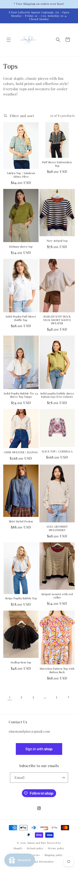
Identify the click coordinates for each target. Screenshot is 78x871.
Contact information (41, 861)
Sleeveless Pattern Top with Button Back (57, 670)
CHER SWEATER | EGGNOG (21, 452)
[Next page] (68, 697)
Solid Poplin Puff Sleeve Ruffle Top (21, 318)
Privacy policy (56, 848)
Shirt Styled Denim (21, 521)
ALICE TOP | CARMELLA (57, 451)
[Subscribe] (63, 778)
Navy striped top (57, 240)
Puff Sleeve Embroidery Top (57, 164)
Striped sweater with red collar (57, 596)
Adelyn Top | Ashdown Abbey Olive (21, 174)
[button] (8, 39)
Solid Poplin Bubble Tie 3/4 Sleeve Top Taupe (21, 395)
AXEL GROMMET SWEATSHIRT (57, 528)
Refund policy (35, 848)
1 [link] (10, 697)
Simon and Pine (36, 842)
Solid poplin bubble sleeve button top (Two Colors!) (57, 395)
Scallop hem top (21, 662)
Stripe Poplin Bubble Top (21, 598)
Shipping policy (53, 855)
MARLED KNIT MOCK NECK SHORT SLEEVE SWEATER (57, 320)
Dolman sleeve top (21, 246)
